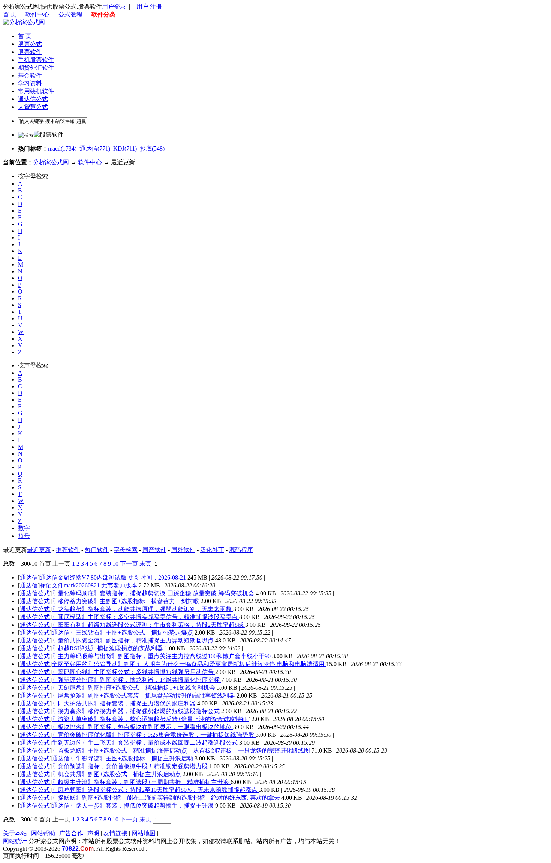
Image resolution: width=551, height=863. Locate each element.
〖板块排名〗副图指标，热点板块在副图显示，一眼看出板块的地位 (142, 727)
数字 (24, 528)
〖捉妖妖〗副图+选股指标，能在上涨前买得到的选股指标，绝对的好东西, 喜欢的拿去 (166, 797)
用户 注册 (149, 6)
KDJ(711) (125, 148)
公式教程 (70, 14)
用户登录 (114, 6)
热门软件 (97, 550)
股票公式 (30, 44)
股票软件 (30, 52)
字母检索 (126, 550)
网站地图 (144, 833)
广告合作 (71, 833)
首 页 (9, 14)
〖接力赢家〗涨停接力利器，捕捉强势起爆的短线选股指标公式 (136, 711)
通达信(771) (94, 148)
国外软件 (183, 550)
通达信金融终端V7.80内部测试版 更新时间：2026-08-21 (113, 577)
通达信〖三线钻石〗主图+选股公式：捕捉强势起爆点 (123, 632)
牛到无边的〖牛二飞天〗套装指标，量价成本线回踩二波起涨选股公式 (145, 742)
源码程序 (241, 550)
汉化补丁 (212, 550)
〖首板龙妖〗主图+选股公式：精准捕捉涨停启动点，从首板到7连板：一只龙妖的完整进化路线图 (181, 750)
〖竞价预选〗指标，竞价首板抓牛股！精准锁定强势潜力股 (130, 766)
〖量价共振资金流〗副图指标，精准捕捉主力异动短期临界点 (133, 640)
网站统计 (15, 841)
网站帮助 (43, 833)
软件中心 (37, 14)
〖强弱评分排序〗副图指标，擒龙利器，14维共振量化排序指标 (136, 680)
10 (115, 563)
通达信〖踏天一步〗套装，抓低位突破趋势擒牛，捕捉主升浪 (133, 805)
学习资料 (30, 83)
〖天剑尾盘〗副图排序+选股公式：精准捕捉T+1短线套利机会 (134, 687)
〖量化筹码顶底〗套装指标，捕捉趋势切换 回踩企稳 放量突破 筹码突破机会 (154, 593)
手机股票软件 (36, 60)
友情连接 (115, 833)
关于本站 (15, 833)
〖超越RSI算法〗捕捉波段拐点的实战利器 (108, 648)
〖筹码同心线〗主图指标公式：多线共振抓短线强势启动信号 (133, 672)
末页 (145, 563)
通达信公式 (33, 99)
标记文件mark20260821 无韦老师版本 (89, 585)
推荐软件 (68, 550)
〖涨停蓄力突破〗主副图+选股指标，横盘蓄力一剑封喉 (126, 601)
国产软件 (154, 550)
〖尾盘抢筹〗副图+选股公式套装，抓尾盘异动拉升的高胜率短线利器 (144, 695)
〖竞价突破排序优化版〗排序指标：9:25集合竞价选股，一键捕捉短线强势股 (154, 735)
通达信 (29, 577)
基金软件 (30, 75)
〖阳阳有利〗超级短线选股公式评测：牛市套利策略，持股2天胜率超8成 (148, 625)
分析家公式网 (51, 162)
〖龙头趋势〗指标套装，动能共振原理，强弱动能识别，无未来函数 (142, 609)
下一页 (129, 563)
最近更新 (39, 550)
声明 (93, 833)
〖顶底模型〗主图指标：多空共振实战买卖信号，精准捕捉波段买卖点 (145, 617)
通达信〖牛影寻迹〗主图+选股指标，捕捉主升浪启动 (123, 758)
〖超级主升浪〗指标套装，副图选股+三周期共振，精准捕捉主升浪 (141, 782)
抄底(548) (152, 148)
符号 (24, 536)
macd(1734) (62, 148)
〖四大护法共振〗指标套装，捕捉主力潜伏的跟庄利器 (124, 703)
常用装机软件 (36, 91)
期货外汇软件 (36, 67)
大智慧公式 (33, 107)
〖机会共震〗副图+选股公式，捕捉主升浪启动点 (117, 774)
